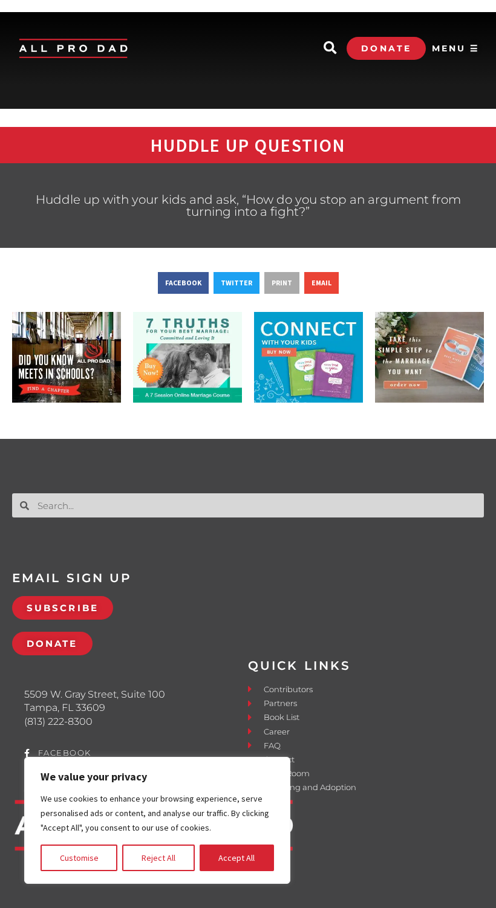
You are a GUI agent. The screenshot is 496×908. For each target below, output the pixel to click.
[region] (157, 820)
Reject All (158, 857)
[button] (330, 49)
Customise (79, 857)
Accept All (236, 857)
